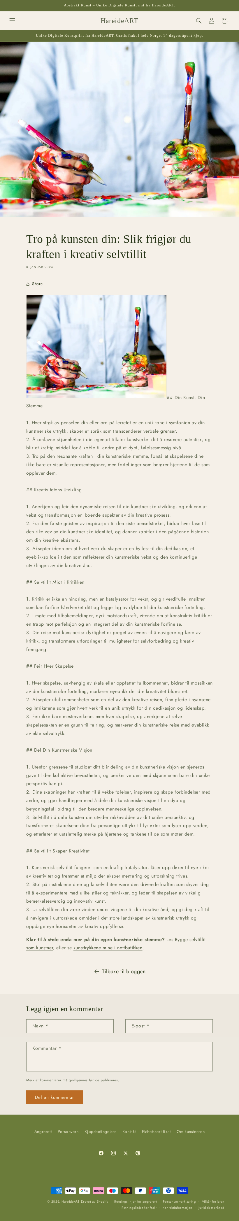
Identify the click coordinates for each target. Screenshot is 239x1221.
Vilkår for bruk (213, 1201)
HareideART (70, 1201)
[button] (12, 20)
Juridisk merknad (211, 1207)
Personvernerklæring (179, 1201)
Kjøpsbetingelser (100, 1131)
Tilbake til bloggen (123, 971)
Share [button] (37, 284)
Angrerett (43, 1131)
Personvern (68, 1131)
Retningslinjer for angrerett (135, 1201)
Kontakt (129, 1131)
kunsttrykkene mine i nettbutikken (108, 947)
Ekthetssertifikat (156, 1131)
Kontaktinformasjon (177, 1207)
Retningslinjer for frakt (139, 1207)
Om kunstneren (191, 1131)
